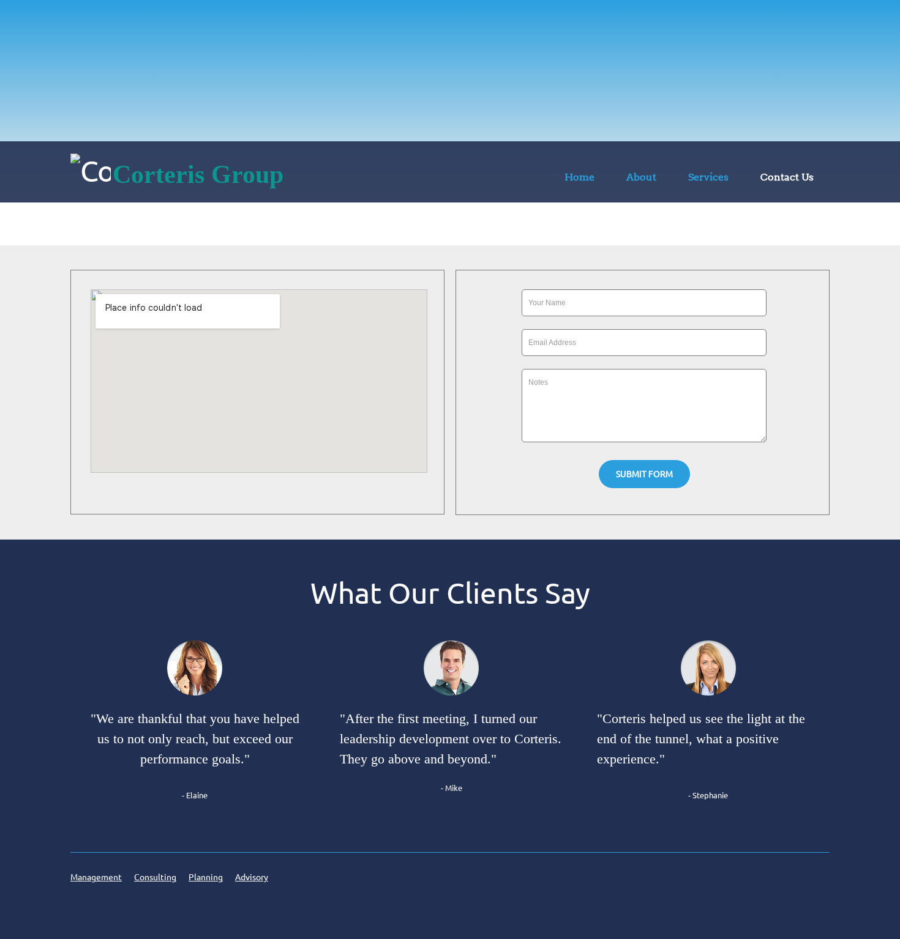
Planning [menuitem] (206, 877)
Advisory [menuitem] (251, 877)
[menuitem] (579, 179)
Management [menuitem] (96, 877)
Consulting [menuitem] (155, 877)
